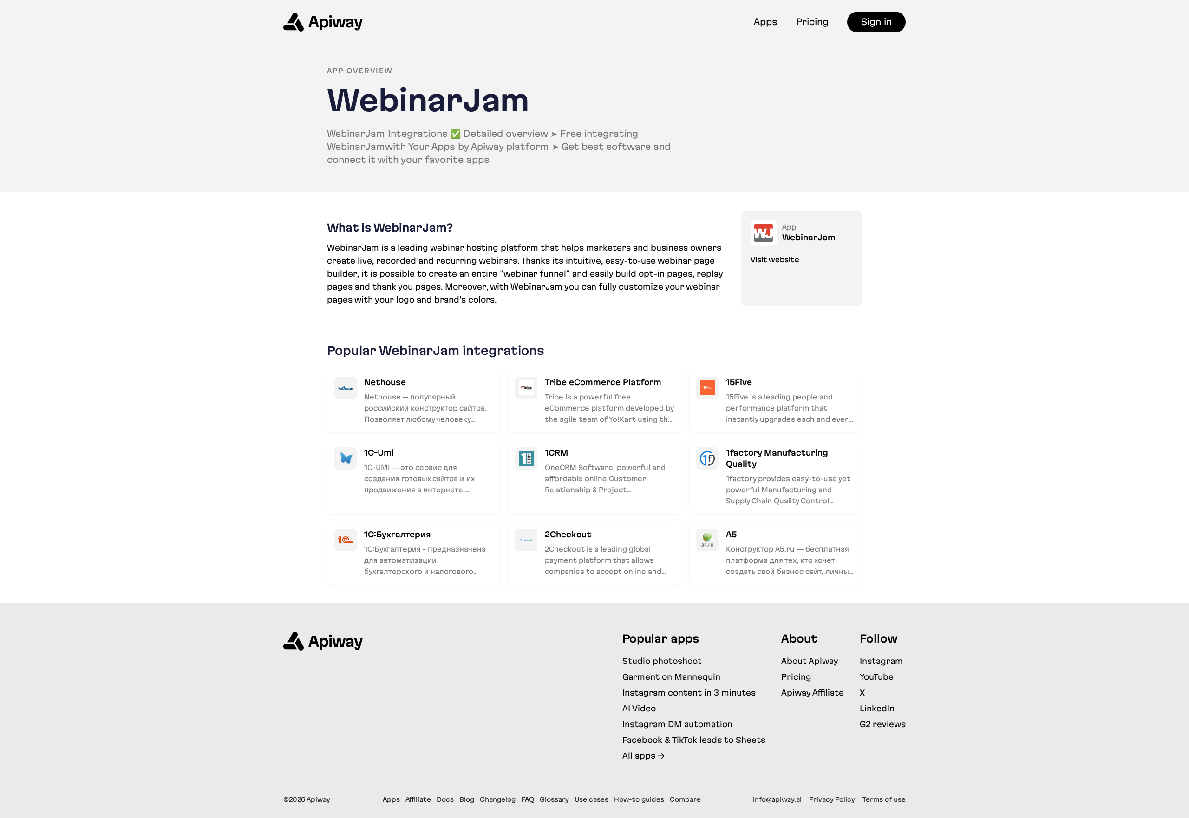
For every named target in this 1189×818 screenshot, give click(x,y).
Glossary (554, 799)
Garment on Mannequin (671, 676)
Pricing (812, 22)
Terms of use (884, 799)
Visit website (775, 260)
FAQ (527, 799)
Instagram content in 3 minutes (689, 692)
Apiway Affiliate (812, 692)
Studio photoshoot (662, 661)
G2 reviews (883, 724)
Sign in (876, 22)
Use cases (591, 799)
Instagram (881, 661)
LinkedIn (877, 708)
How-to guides (639, 799)
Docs (445, 799)
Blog (466, 799)
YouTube (877, 676)
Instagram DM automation (677, 724)
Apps (765, 22)
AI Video (639, 708)
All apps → (643, 755)
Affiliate (418, 799)
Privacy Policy (832, 799)
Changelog (498, 799)
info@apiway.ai (777, 799)
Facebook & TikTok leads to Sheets (693, 739)
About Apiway (809, 661)
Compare (685, 799)
